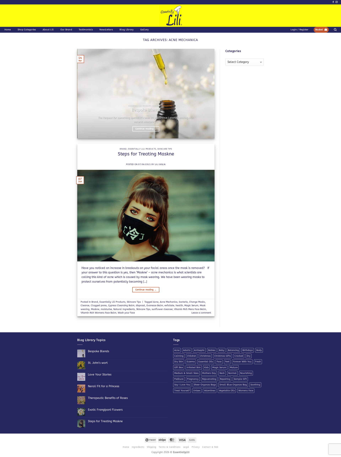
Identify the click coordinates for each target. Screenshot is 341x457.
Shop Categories (27, 29)
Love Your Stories (99, 374)
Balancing (233, 350)
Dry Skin (178, 361)
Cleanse (85, 305)
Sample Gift (240, 379)
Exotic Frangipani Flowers (105, 409)
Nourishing (246, 373)
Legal (186, 447)
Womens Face (245, 390)
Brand (123, 149)
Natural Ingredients (124, 309)
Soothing (255, 384)
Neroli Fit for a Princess (103, 386)
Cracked (238, 356)
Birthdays (247, 350)
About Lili (48, 29)
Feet (227, 361)
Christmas (205, 356)
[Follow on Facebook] (333, 2)
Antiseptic (199, 350)
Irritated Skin (194, 367)
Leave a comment (201, 312)
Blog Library (127, 29)
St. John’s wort (98, 362)
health (179, 305)
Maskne (95, 309)
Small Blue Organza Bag (233, 384)
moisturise (106, 309)
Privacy (195, 447)
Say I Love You (182, 384)
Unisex (196, 390)
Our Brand (66, 29)
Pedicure (178, 379)
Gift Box (178, 367)
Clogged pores (99, 305)
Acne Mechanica (168, 302)
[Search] (335, 29)
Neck (222, 373)
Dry (248, 356)
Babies (211, 350)
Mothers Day (209, 373)
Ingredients (138, 447)
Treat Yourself (182, 390)
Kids (206, 367)
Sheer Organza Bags (205, 384)
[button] (299, 29)
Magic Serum (191, 305)
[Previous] (84, 94)
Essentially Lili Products (142, 149)
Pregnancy (193, 379)
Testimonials (86, 29)
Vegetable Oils (227, 390)
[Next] (207, 94)
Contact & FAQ (210, 447)
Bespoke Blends (145, 110)
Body (259, 350)
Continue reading (145, 129)
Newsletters (106, 29)
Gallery (144, 29)
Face (219, 361)
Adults (186, 350)
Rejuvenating (209, 379)
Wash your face (126, 312)
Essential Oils (205, 361)
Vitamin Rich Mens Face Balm (190, 309)
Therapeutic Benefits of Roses (108, 398)
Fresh (258, 361)
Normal (232, 373)
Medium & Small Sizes (186, 373)
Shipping (151, 447)
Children (191, 356)
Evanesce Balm (155, 305)
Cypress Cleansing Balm (121, 305)
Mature (234, 367)
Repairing (225, 379)
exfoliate (169, 305)
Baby (221, 350)
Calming (178, 356)
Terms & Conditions (169, 447)
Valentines (209, 390)
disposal (140, 305)
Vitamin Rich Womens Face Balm (98, 312)
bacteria (183, 302)
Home (7, 29)
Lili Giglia (160, 164)
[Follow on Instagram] (336, 2)
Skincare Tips (164, 149)
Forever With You (242, 361)
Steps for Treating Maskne (146, 154)
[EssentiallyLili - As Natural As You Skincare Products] (170, 15)
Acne (155, 302)
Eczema (191, 361)
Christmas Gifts (222, 356)
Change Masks (197, 302)
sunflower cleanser (162, 309)
